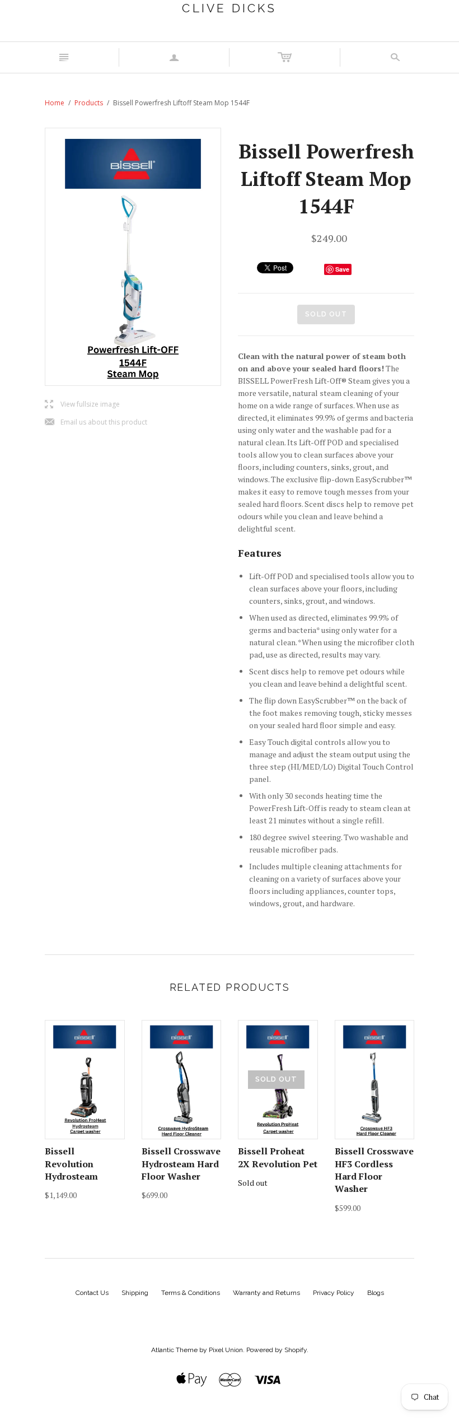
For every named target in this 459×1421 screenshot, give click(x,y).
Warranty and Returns (266, 1293)
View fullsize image (82, 404)
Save (342, 269)
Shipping (134, 1293)
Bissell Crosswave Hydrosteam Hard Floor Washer (181, 1163)
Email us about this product (96, 422)
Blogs (375, 1293)
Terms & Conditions (190, 1293)
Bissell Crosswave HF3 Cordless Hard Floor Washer (374, 1170)
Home (54, 103)
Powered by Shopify (276, 1350)
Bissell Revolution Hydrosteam (71, 1163)
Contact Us (92, 1293)
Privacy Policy (333, 1293)
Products (88, 103)
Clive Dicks (229, 8)
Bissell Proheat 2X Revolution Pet (277, 1157)
